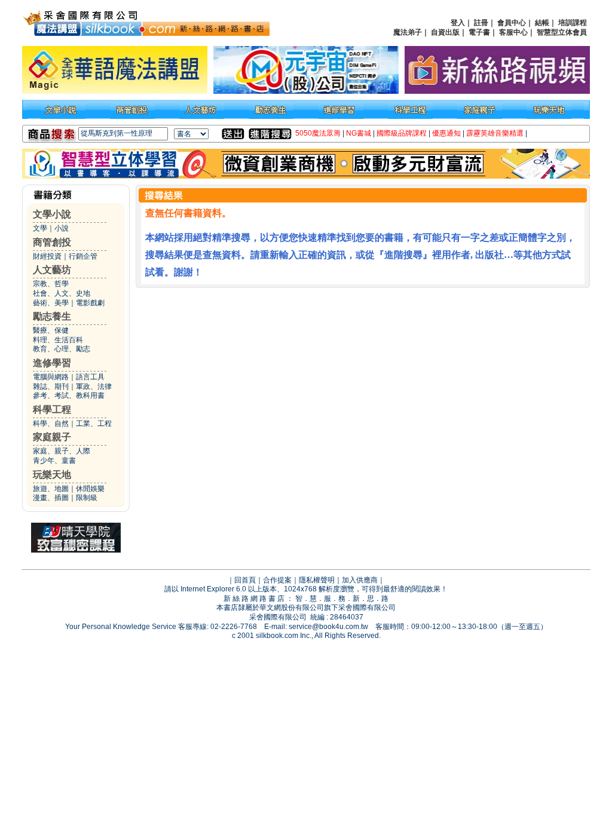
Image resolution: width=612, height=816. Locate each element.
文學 (40, 228)
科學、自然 (51, 423)
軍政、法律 (94, 386)
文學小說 (52, 214)
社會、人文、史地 (61, 293)
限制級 (86, 497)
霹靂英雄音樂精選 (495, 133)
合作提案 (277, 580)
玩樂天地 (52, 475)
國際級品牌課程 (402, 133)
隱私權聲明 (317, 580)
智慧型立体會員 (562, 32)
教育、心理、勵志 (61, 349)
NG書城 (358, 133)
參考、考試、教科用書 (69, 395)
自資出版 (445, 32)
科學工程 (52, 409)
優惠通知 (446, 133)
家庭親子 (52, 437)
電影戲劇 (90, 303)
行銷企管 (83, 256)
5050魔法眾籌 (318, 133)
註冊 (481, 23)
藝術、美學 (51, 303)
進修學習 (52, 363)
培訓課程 (572, 23)
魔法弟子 (407, 32)
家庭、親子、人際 (61, 451)
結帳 (542, 23)
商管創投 (52, 242)
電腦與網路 (51, 377)
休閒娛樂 (90, 488)
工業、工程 (94, 423)
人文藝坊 (52, 270)
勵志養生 (52, 316)
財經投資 (47, 256)
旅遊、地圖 (51, 488)
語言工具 (90, 377)
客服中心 (513, 32)
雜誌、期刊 (51, 386)
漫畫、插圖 (51, 497)
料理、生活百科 (58, 340)
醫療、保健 (51, 330)
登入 (458, 23)
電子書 (479, 32)
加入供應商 (360, 580)
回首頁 (245, 580)
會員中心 (511, 23)
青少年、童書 (54, 460)
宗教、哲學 (51, 284)
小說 (61, 228)
